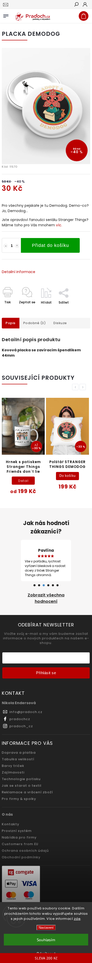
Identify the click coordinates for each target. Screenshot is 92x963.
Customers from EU (20, 844)
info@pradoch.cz (25, 712)
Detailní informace (18, 271)
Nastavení (46, 927)
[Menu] (6, 15)
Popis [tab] (11, 323)
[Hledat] (76, 5)
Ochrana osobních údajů (25, 850)
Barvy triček (13, 766)
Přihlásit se (46, 673)
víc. (59, 225)
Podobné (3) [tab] (34, 323)
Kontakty (10, 824)
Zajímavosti (13, 772)
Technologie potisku (21, 779)
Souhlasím (46, 939)
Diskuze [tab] (60, 323)
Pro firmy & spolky (19, 799)
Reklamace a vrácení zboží (27, 792)
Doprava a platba (19, 752)
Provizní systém (17, 831)
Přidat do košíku (50, 245)
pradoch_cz (21, 726)
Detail (23, 481)
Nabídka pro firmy (19, 837)
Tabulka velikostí (18, 759)
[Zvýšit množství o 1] (17, 246)
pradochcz (19, 719)
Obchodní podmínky (21, 857)
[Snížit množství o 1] (5, 246)
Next (83, 387)
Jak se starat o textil (21, 785)
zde (77, 918)
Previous (76, 387)
